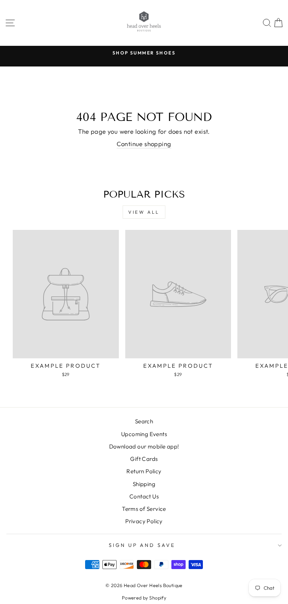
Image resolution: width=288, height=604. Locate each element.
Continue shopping (144, 144)
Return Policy (143, 471)
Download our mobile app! (144, 446)
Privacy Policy (144, 521)
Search (144, 421)
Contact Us (144, 496)
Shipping (144, 484)
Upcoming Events (144, 434)
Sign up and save (142, 545)
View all (144, 212)
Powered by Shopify (144, 598)
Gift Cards (144, 458)
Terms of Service (144, 508)
